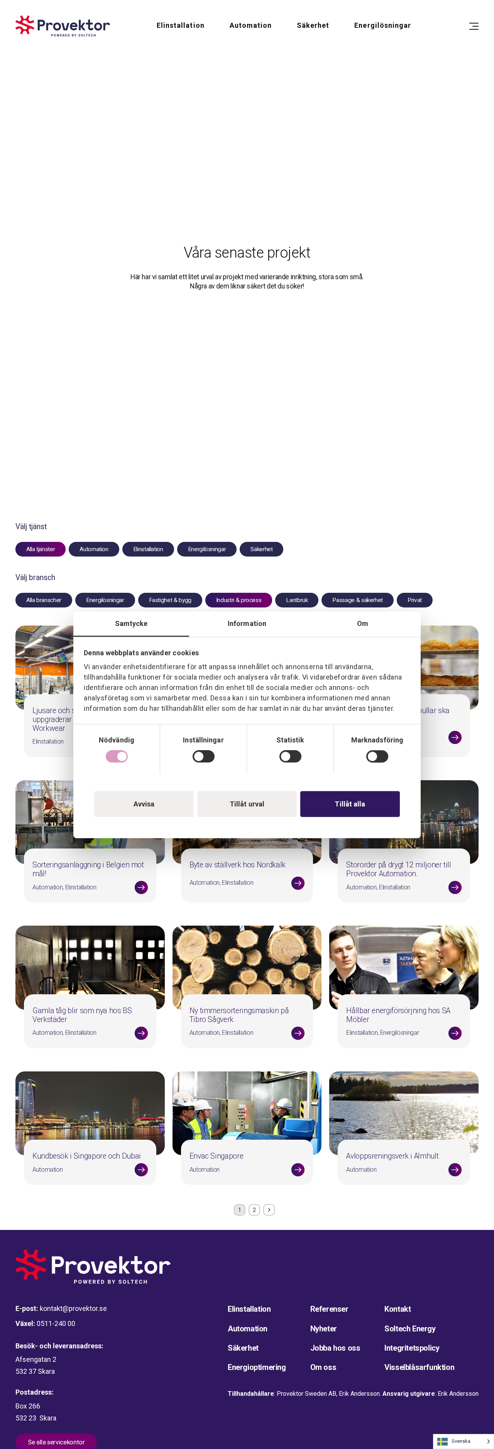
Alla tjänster (40, 549)
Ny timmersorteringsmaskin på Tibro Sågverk (239, 1015)
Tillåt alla (350, 804)
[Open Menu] (474, 26)
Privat (415, 600)
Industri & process (239, 600)
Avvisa (144, 804)
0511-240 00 (56, 1323)
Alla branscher (43, 600)
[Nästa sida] (371, 1210)
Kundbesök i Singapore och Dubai (86, 1156)
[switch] (204, 756)
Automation (251, 25)
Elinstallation (181, 25)
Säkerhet (313, 25)
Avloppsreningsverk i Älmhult (392, 1156)
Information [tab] (247, 623)
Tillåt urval (247, 804)
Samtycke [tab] (131, 623)
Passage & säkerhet (357, 600)
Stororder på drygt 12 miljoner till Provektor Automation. (398, 869)
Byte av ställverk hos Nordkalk (237, 864)
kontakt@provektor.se (73, 1308)
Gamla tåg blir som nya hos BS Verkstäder (82, 1015)
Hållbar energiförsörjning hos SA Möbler (398, 1015)
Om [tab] (362, 623)
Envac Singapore (216, 1156)
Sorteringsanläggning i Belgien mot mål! (88, 869)
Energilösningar (382, 25)
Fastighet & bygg (170, 600)
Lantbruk (297, 600)
